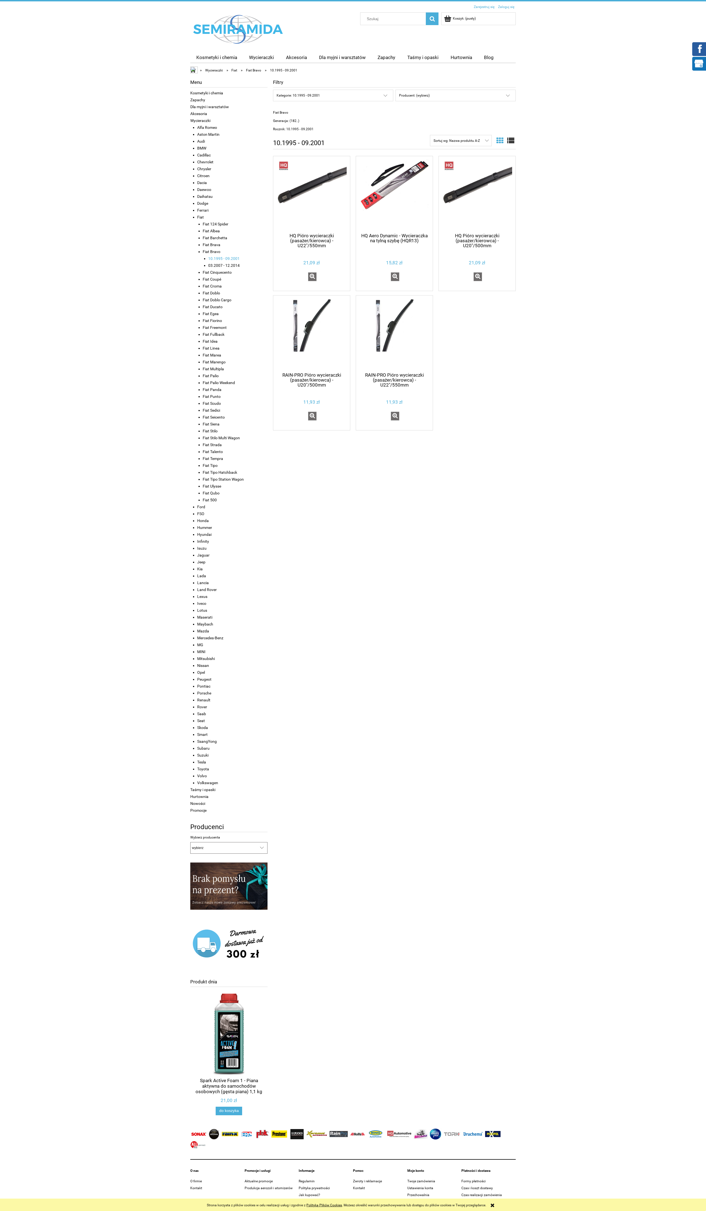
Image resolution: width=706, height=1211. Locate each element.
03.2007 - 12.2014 (224, 265)
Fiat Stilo (210, 431)
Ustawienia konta (420, 1188)
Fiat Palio (211, 376)
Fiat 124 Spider (215, 224)
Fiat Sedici (211, 410)
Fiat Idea (210, 341)
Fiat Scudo (212, 403)
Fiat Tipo (210, 465)
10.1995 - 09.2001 (224, 258)
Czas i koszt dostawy (477, 1188)
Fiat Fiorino (212, 320)
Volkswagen (207, 783)
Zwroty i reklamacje (367, 1181)
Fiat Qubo (211, 493)
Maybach (205, 624)
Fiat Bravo (211, 251)
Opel (201, 672)
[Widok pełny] (510, 141)
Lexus (202, 596)
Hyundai (204, 534)
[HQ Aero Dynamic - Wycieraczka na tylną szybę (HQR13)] (394, 193)
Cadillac (204, 155)
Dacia (202, 182)
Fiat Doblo (211, 293)
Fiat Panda (212, 389)
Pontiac (203, 686)
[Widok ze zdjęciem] (500, 141)
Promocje (198, 810)
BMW (201, 148)
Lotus (202, 610)
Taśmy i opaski (202, 789)
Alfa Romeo (207, 127)
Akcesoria (198, 113)
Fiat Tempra (213, 458)
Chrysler (204, 169)
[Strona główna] (238, 29)
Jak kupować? (309, 1195)
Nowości (197, 803)
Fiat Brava (211, 245)
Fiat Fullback (213, 334)
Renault (203, 700)
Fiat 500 (210, 500)
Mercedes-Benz (210, 638)
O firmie (196, 1181)
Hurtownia (199, 796)
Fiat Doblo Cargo (217, 300)
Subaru (203, 748)
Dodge (202, 203)
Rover (202, 707)
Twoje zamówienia (421, 1181)
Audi (201, 141)
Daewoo (204, 189)
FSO (200, 514)
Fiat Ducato (213, 307)
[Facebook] (699, 48)
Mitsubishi (206, 658)
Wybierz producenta (205, 837)
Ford (201, 507)
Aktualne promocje (259, 1181)
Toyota (203, 769)
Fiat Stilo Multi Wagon (221, 438)
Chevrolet (205, 162)
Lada (201, 576)
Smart (202, 734)
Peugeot (204, 679)
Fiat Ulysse (212, 486)
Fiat (200, 217)
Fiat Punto (212, 396)
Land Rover (207, 589)
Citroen (203, 176)
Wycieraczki (200, 120)
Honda (203, 520)
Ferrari (202, 210)
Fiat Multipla (213, 369)
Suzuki (202, 755)
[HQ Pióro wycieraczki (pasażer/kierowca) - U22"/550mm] (312, 193)
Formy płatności (473, 1181)
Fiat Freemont (215, 327)
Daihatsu (205, 196)
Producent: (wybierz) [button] (414, 95)
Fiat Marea (212, 355)
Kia (200, 569)
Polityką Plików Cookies (324, 1205)
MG (200, 645)
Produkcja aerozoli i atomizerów (269, 1188)
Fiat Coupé (212, 279)
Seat (201, 720)
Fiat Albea (211, 231)
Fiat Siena (211, 424)
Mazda (203, 631)
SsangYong (207, 741)
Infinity (203, 541)
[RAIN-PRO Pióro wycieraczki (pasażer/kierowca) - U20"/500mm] (312, 333)
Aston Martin (208, 134)
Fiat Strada (212, 445)
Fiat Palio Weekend (219, 382)
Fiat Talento (213, 451)
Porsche (204, 693)
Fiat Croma (212, 286)
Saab (201, 714)
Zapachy (197, 100)
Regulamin (307, 1181)
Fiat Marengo (214, 362)
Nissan (203, 665)
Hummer (204, 527)
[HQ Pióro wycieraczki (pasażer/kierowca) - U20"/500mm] (477, 193)
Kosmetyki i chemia (206, 93)
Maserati (204, 617)
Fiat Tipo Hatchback (220, 472)
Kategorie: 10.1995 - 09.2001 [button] (298, 95)
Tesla (201, 762)
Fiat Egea (211, 314)
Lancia (203, 583)
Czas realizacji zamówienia (481, 1195)
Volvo (202, 776)
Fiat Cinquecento (217, 272)
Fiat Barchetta (215, 238)
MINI (201, 652)
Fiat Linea (211, 348)
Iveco (201, 603)
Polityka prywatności (314, 1188)
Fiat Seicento (214, 417)
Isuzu (202, 548)
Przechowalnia (418, 1195)
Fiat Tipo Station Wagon (223, 479)
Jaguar (203, 555)
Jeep (201, 562)
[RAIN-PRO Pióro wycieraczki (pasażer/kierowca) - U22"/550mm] (394, 333)
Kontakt (196, 1188)
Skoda (202, 727)
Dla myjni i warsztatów (209, 107)
